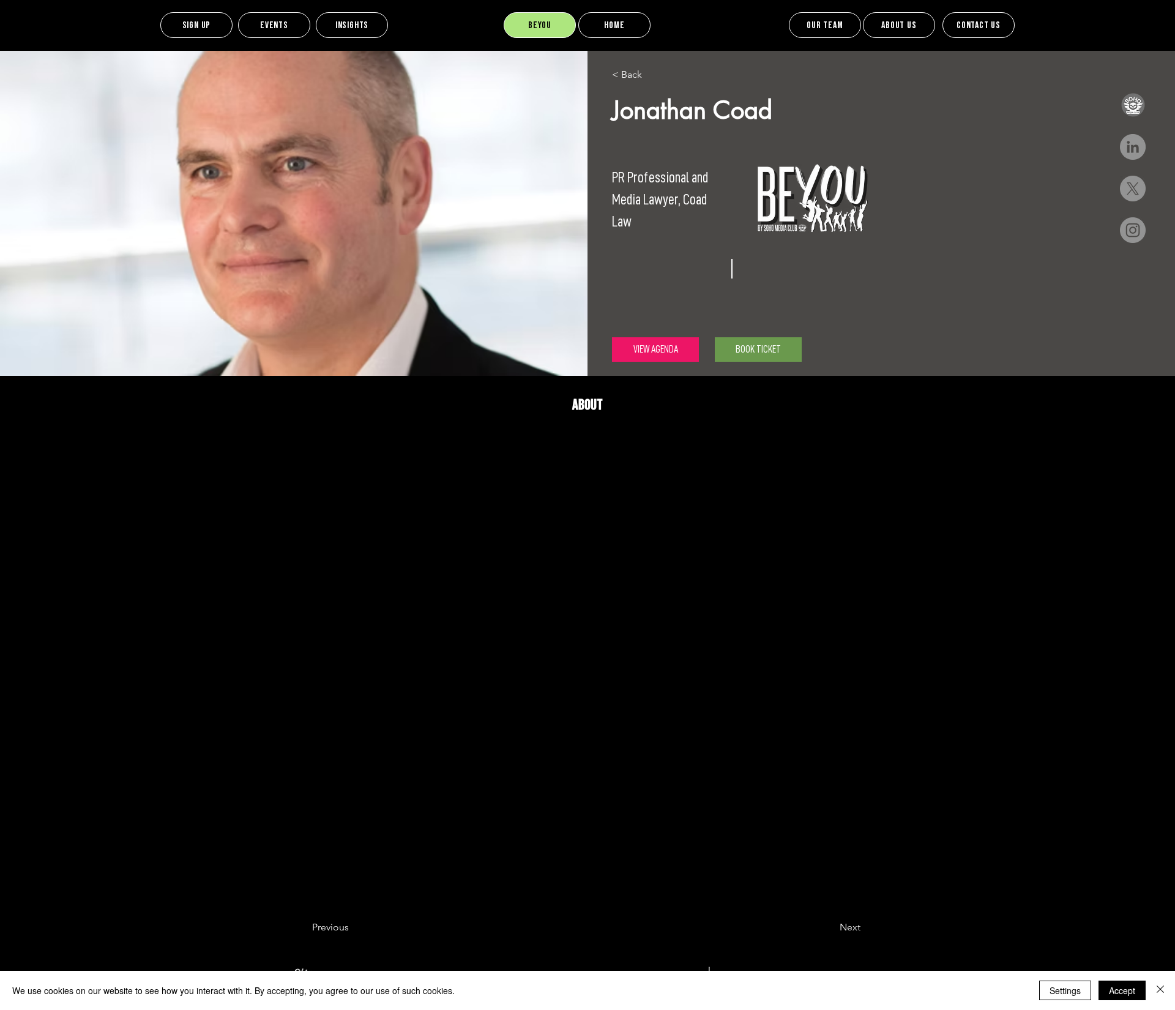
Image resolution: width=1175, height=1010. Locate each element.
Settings (1065, 990)
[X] (1133, 188)
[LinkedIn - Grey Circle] (1133, 147)
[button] (1133, 105)
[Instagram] (1133, 230)
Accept (1122, 990)
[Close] (1160, 990)
